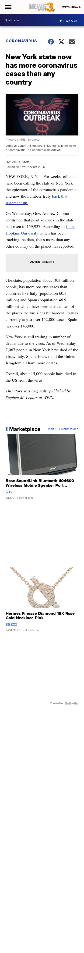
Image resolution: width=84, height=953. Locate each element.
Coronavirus (21, 41)
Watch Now (70, 7)
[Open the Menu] (8, 7)
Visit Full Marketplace (63, 429)
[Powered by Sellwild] (71, 703)
